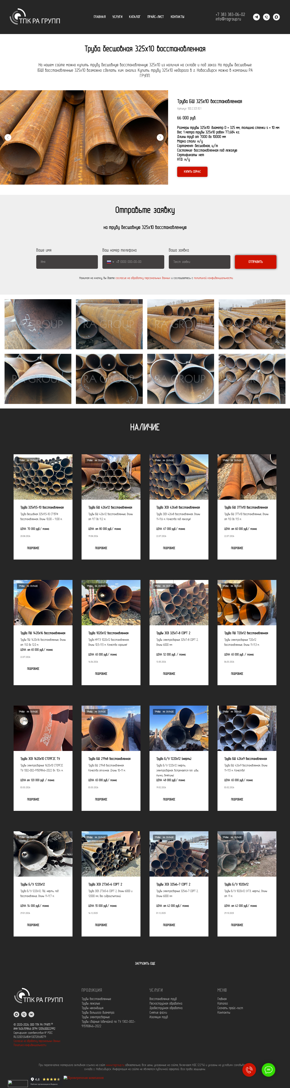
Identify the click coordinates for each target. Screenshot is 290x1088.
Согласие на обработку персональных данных (37, 1041)
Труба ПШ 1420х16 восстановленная (42, 633)
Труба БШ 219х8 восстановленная (109, 759)
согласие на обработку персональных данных (143, 278)
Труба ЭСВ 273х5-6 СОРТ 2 (105, 884)
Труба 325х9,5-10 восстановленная (42, 507)
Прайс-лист (155, 17)
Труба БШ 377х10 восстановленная (246, 507)
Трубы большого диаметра (98, 1013)
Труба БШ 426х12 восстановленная (110, 507)
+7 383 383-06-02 (230, 14)
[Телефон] (266, 17)
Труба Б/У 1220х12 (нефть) (173, 759)
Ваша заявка (179, 250)
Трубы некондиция (92, 1008)
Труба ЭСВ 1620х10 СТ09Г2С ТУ (40, 759)
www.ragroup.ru (115, 1065)
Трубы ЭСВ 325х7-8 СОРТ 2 (173, 633)
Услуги (117, 17)
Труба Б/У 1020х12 (236, 884)
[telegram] (256, 17)
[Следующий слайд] (160, 137)
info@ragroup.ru (228, 19)
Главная (100, 17)
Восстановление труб (163, 999)
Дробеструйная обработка (166, 1008)
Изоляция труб (159, 1017)
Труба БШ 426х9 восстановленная (245, 759)
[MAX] (276, 17)
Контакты (177, 17)
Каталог (135, 17)
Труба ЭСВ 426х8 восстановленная (178, 507)
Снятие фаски (158, 1013)
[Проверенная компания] (84, 1086)
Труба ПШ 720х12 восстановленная (246, 633)
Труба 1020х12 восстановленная (108, 633)
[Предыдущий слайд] (8, 137)
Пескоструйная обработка (166, 1003)
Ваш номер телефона (119, 250)
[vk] (31, 1014)
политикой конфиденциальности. (213, 278)
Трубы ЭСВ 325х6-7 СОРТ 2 (173, 884)
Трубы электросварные (96, 1017)
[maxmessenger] (16, 1014)
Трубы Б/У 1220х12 (32, 884)
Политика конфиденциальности (30, 1045)
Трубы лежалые (91, 1003)
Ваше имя (43, 250)
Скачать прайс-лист (230, 1008)
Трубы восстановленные (96, 999)
